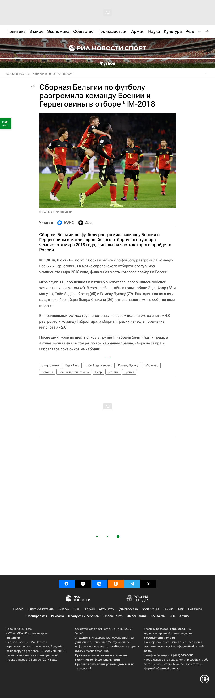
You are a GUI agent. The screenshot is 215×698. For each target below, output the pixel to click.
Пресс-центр (113, 616)
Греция (129, 372)
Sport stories (150, 609)
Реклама (57, 616)
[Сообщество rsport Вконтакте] (99, 584)
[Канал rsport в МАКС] (67, 584)
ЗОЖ (77, 609)
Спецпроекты (36, 616)
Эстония (47, 372)
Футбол (18, 609)
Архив (184, 616)
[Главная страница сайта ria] (93, 48)
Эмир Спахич (50, 365)
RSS (172, 616)
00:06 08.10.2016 (18, 73)
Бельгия (113, 372)
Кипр (98, 372)
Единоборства (128, 609)
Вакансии (13, 637)
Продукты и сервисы (83, 616)
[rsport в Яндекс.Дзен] (83, 584)
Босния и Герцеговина (74, 372)
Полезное (195, 609)
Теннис (168, 609)
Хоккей (90, 609)
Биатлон (63, 609)
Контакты (158, 616)
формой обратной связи (161, 668)
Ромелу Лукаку (128, 365)
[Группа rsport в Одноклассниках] (116, 584)
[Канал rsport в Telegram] (132, 584)
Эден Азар (72, 365)
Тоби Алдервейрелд (98, 365)
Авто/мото (106, 609)
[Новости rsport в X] (148, 584)
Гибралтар (151, 365)
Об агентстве (137, 616)
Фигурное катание (41, 609)
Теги (181, 609)
